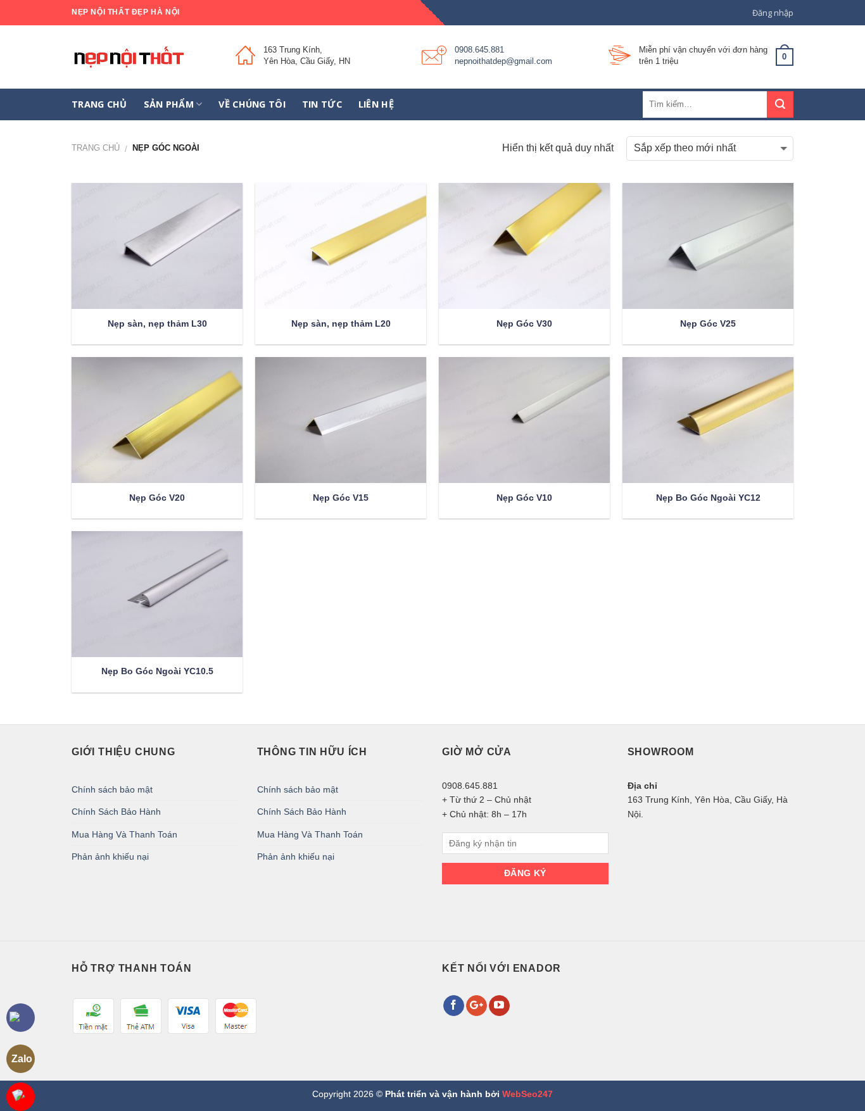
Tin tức (322, 104)
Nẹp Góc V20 (157, 498)
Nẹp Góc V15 (341, 498)
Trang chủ (99, 104)
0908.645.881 (479, 49)
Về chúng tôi (251, 104)
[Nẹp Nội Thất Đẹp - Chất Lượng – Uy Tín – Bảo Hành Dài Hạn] (144, 57)
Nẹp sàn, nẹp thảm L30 (157, 323)
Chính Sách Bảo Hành (116, 812)
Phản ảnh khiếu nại (110, 856)
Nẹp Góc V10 (524, 498)
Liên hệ (376, 104)
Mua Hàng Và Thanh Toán (124, 834)
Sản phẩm (169, 104)
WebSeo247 (527, 1094)
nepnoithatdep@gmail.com (503, 61)
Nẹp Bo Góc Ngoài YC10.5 (157, 671)
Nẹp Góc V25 (708, 323)
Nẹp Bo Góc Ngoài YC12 (708, 498)
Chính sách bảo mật (112, 789)
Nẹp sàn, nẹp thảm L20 (341, 323)
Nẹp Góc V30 (524, 323)
